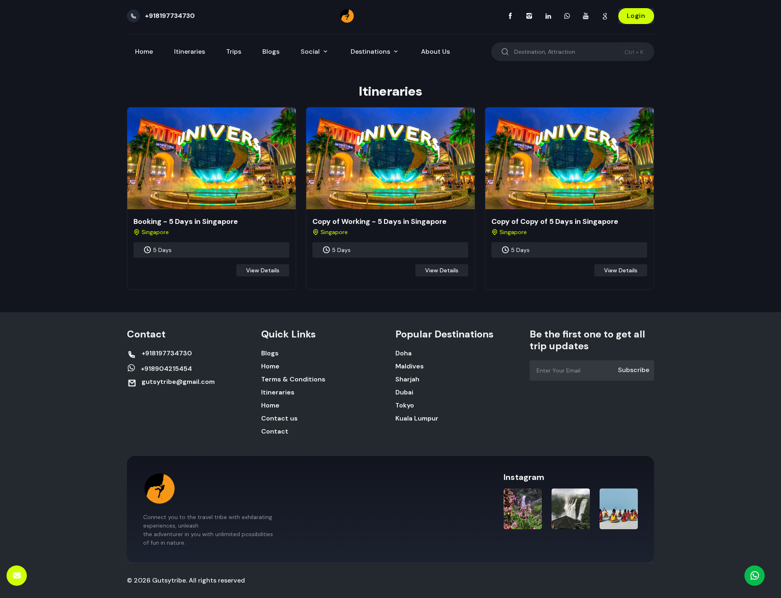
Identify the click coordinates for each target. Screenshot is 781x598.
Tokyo (404, 405)
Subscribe (633, 370)
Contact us (279, 418)
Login (636, 15)
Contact (274, 431)
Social (311, 51)
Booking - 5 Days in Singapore (185, 221)
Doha (403, 353)
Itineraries (189, 51)
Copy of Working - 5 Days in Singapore (379, 221)
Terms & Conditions (293, 379)
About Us (435, 51)
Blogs (270, 51)
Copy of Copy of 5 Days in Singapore (554, 221)
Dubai (404, 392)
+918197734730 (170, 15)
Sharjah (407, 379)
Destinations (371, 51)
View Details (262, 270)
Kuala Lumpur (416, 418)
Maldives (409, 366)
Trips (233, 51)
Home (144, 51)
